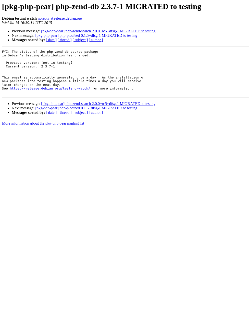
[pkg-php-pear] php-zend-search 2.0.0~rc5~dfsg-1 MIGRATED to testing (98, 31)
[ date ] (51, 40)
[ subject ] (80, 40)
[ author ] (96, 40)
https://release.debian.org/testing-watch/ (50, 88)
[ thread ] (65, 40)
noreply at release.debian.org (60, 18)
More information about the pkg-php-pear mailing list (43, 123)
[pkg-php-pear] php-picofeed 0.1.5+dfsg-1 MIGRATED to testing (86, 35)
